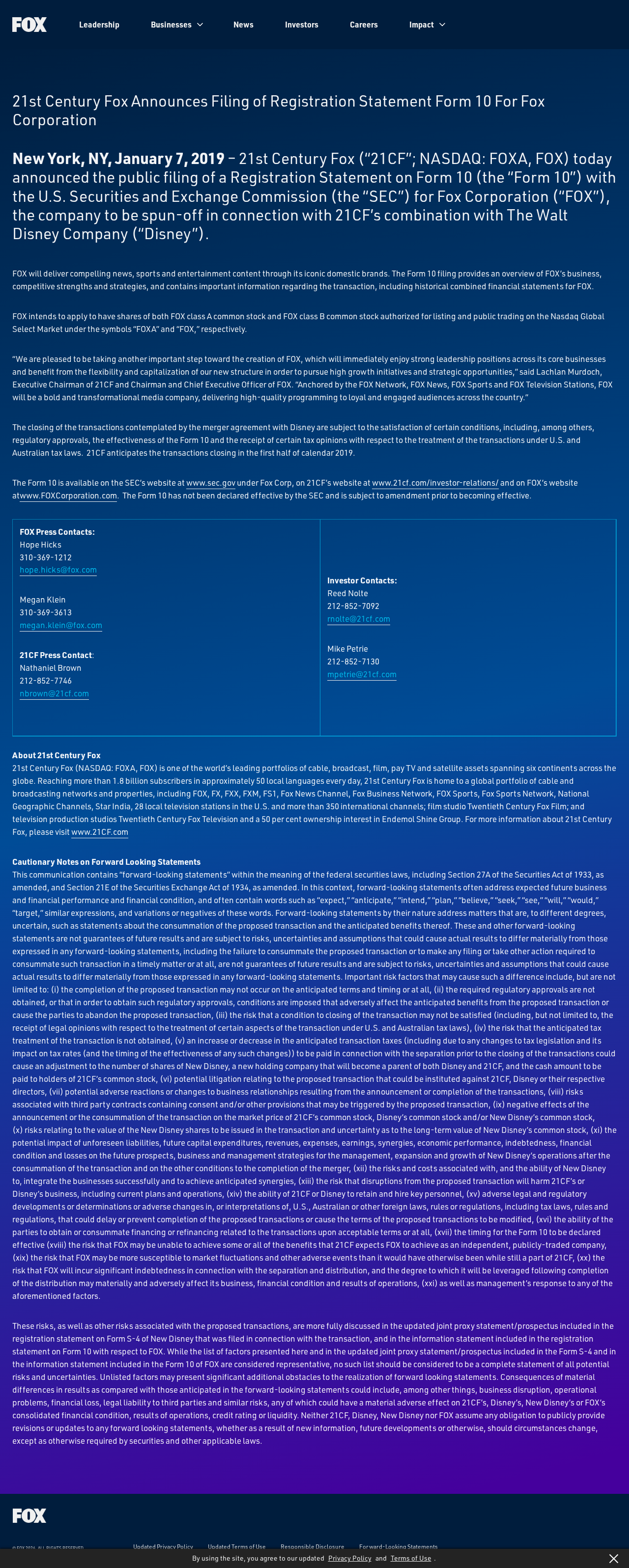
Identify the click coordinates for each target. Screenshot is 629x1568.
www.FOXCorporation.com (68, 495)
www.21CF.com (99, 831)
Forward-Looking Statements (398, 1546)
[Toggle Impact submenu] (442, 24)
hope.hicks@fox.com (58, 569)
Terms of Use (411, 1558)
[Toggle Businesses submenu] (200, 24)
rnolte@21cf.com (358, 618)
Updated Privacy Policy (163, 1546)
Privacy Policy (350, 1558)
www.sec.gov (210, 482)
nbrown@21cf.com (54, 693)
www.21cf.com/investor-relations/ (435, 482)
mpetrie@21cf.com (362, 673)
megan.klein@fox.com (61, 624)
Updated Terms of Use (237, 1546)
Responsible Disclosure (312, 1546)
